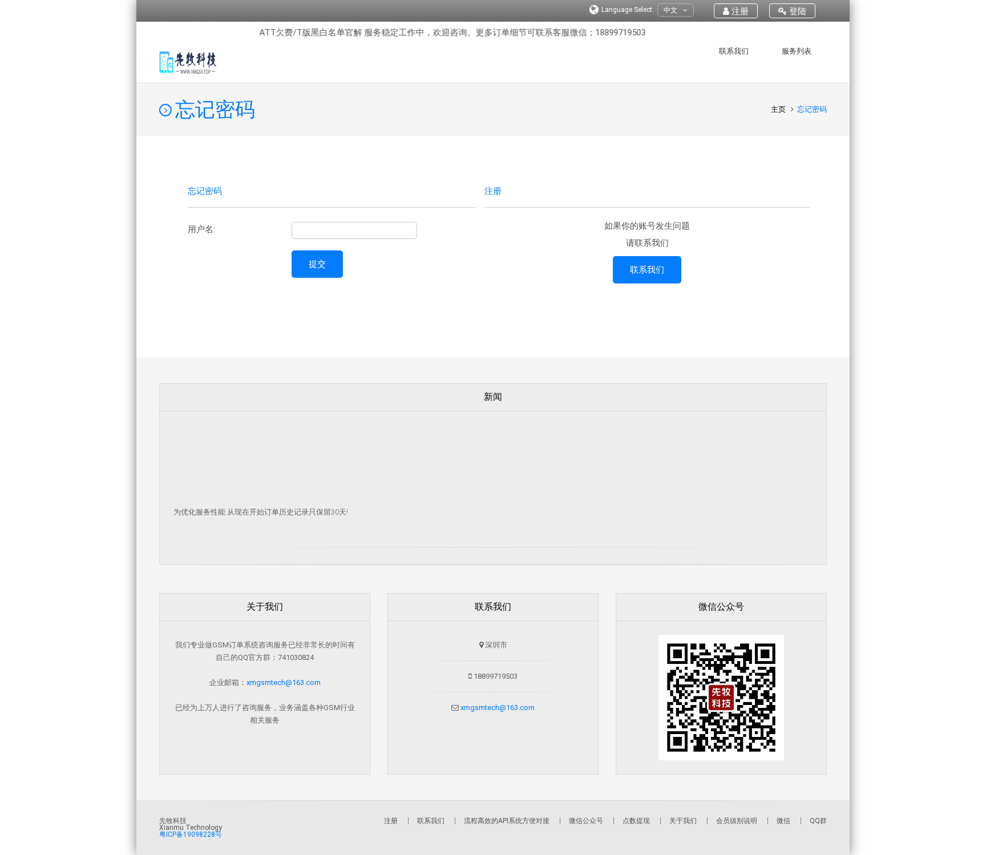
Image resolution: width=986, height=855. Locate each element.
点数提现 (636, 821)
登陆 (796, 11)
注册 (739, 11)
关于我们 (683, 821)
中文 (670, 10)
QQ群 (818, 821)
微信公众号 (586, 821)
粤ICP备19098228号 (190, 834)
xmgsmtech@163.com (283, 682)
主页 (779, 109)
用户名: (201, 229)
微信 (783, 821)
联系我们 (734, 51)
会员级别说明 (736, 821)
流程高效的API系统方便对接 (506, 821)
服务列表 (796, 51)
